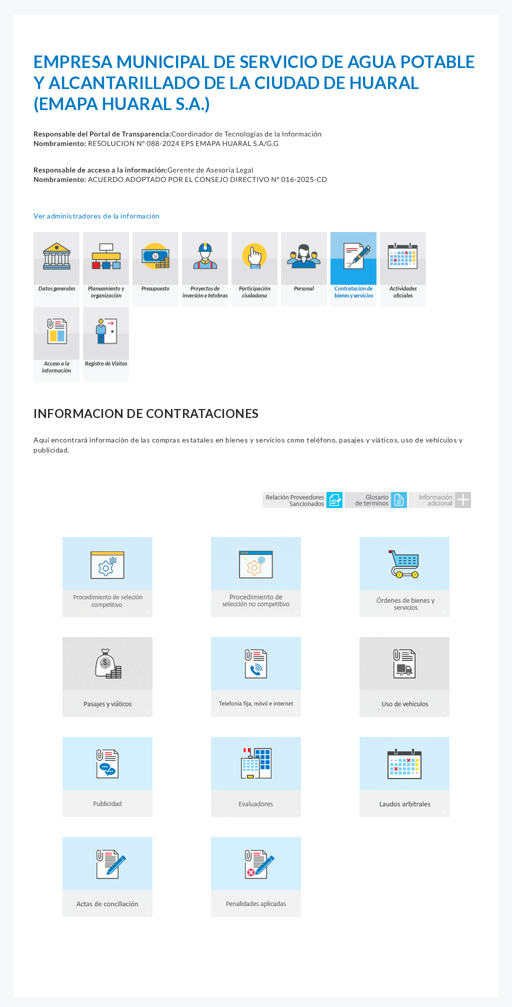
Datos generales (56, 288)
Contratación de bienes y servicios (353, 291)
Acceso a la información (56, 367)
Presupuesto (156, 288)
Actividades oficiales (403, 291)
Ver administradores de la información (97, 216)
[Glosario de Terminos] (375, 499)
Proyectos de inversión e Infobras (205, 291)
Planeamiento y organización (106, 291)
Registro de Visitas (106, 363)
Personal (304, 288)
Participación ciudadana (254, 291)
